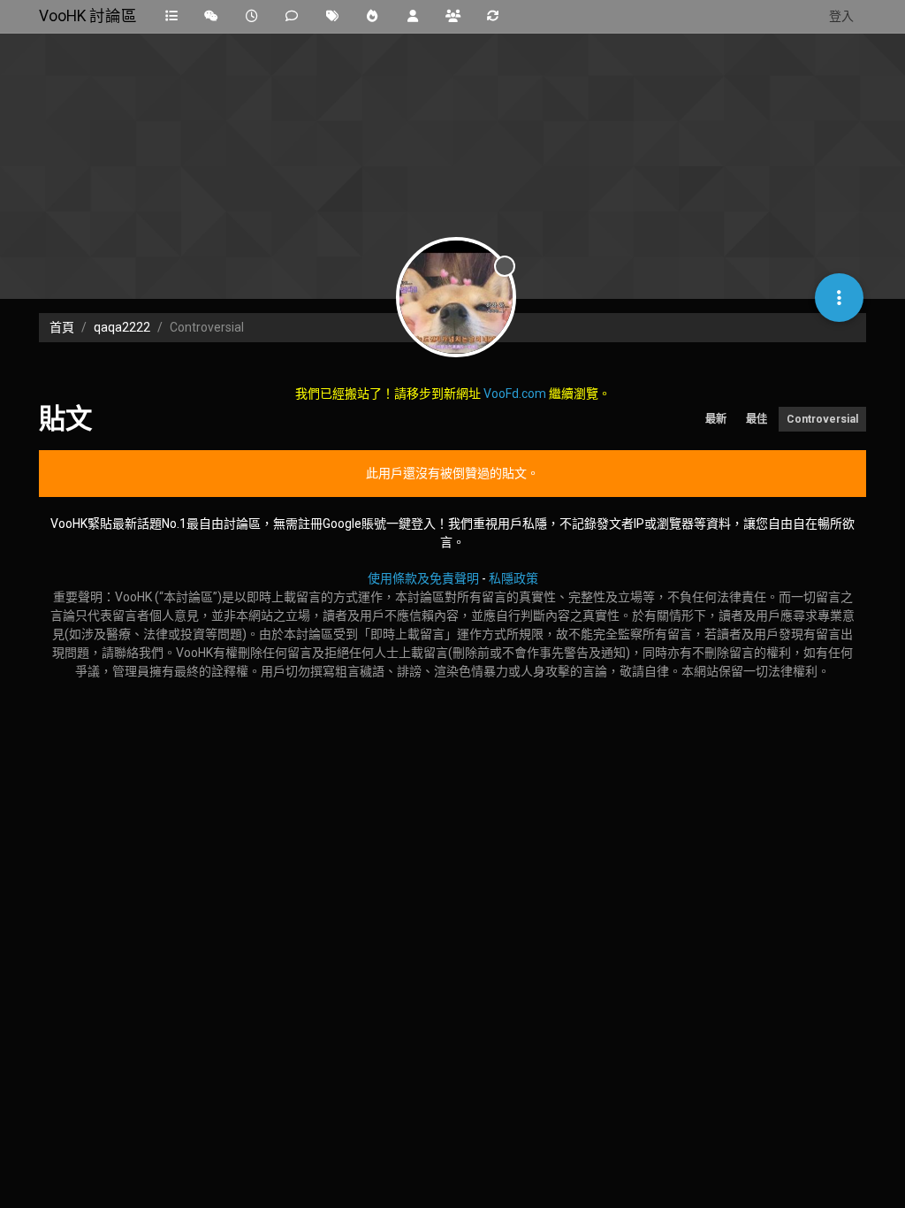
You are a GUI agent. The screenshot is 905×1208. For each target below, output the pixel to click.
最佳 (756, 419)
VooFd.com (514, 393)
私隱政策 (513, 578)
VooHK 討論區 (88, 16)
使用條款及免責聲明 (423, 578)
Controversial (822, 419)
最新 (715, 419)
